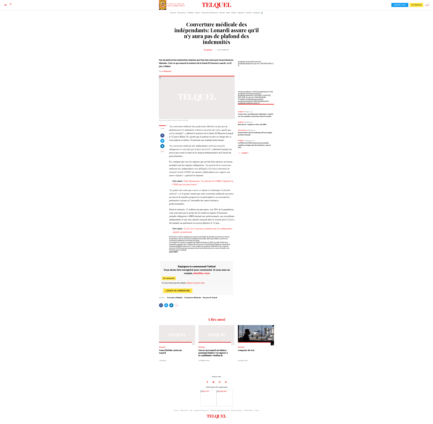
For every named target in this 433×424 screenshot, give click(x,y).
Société (222, 13)
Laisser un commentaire (178, 291)
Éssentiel (208, 50)
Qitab (228, 13)
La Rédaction (167, 71)
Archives (248, 13)
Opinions (241, 13)
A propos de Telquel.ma (201, 410)
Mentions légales (236, 410)
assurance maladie (174, 298)
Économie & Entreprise (210, 13)
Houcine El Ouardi (210, 298)
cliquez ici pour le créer (195, 283)
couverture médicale (192, 298)
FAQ (191, 410)
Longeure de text (246, 350)
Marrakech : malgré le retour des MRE (252, 124)
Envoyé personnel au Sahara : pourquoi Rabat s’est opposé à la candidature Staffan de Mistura (213, 353)
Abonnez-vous (400, 5)
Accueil (173, 13)
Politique (190, 13)
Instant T (241, 112)
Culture (233, 13)
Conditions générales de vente (219, 410)
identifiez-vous (201, 273)
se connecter (416, 5)
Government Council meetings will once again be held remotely (255, 134)
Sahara (197, 13)
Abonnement (184, 410)
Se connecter (169, 278)
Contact (256, 410)
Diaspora (256, 13)
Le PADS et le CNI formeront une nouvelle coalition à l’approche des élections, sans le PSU (254, 145)
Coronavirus (181, 13)
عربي (427, 5)
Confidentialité (248, 410)
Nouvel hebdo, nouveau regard (170, 351)
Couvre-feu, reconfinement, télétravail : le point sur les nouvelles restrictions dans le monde (255, 115)
